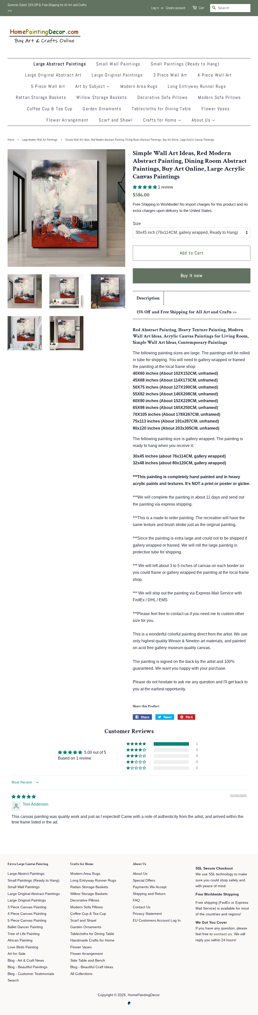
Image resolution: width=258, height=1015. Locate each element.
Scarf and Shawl (116, 120)
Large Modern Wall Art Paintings (39, 140)
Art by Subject (91, 86)
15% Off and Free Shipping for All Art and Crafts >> (187, 312)
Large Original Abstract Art (53, 75)
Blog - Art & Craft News (26, 960)
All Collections (81, 974)
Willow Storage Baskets (101, 97)
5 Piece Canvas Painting (27, 920)
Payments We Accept (150, 887)
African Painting (20, 940)
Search (13, 980)
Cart (201, 8)
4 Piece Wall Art (215, 75)
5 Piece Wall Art (48, 86)
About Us (202, 120)
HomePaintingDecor (143, 995)
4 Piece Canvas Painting (27, 914)
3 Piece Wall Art (170, 75)
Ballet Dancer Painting (25, 927)
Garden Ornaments (102, 108)
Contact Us (141, 907)
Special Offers (144, 880)
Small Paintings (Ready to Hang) (185, 64)
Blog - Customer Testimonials (31, 974)
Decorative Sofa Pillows (162, 97)
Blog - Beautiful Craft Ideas (91, 967)
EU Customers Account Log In (157, 920)
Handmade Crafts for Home (92, 940)
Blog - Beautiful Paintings (27, 967)
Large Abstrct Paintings (26, 874)
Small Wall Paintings (118, 64)
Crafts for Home (160, 120)
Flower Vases (216, 108)
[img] (24, 797)
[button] (145, 187)
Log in (155, 8)
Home (11, 140)
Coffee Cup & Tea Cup (49, 108)
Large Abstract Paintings (60, 64)
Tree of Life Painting (24, 934)
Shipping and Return (149, 894)
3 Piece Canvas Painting (27, 907)
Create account (175, 8)
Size (137, 223)
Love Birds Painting (23, 947)
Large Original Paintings (117, 75)
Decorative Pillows (84, 900)
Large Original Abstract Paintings (34, 894)
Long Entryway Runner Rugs (197, 86)
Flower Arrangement (67, 120)
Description (148, 298)
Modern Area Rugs (139, 86)
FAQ (136, 900)
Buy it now (192, 275)
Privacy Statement (147, 914)
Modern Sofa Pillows (219, 97)
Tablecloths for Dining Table (161, 108)
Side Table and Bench (87, 960)
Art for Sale (16, 954)
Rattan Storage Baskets (41, 97)
